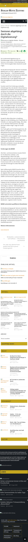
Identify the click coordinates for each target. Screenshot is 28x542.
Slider (6, 53)
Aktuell (7, 25)
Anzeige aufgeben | (17, 2)
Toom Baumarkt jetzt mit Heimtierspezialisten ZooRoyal (6, 324)
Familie (2, 53)
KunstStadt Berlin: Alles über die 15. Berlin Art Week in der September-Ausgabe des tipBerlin (7, 303)
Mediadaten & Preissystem (7, 536)
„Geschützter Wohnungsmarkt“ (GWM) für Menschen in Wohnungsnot (13, 271)
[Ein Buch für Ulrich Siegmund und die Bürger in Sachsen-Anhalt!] (20, 297)
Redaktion (4, 51)
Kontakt (6, 526)
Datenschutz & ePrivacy (8, 531)
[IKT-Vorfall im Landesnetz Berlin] (5, 381)
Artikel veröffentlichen (22, 0)
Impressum (17, 526)
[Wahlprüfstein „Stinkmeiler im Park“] (5, 406)
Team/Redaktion (4, 307)
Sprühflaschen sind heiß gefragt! (17, 431)
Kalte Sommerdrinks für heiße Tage (12, 492)
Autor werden (24, 2)
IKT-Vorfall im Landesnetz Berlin (17, 380)
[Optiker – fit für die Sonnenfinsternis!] (5, 414)
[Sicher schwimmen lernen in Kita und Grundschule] (14, 478)
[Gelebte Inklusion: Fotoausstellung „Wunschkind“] (14, 499)
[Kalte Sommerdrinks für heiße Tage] (14, 490)
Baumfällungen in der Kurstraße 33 (9, 283)
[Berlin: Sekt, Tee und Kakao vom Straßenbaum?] (5, 422)
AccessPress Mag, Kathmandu (8, 521)
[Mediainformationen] (14, 466)
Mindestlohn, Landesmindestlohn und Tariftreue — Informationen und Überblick (16, 238)
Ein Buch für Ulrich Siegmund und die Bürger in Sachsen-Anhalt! (20, 301)
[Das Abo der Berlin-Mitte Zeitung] (14, 513)
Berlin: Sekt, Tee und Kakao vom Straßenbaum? (17, 423)
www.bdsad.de (5, 230)
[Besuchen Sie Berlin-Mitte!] (7, 17)
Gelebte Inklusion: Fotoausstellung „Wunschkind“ (12, 503)
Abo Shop (16, 536)
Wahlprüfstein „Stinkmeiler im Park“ (17, 406)
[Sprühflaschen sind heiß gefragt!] (5, 430)
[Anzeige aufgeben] (21, 2)
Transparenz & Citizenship (17, 531)
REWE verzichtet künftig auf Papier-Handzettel (11, 277)
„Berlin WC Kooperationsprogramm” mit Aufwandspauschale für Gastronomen (20, 314)
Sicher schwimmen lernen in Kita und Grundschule (13, 482)
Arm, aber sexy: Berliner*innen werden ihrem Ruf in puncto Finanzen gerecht (11, 246)
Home (2, 25)
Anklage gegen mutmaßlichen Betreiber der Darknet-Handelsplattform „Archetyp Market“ (18, 392)
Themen (10, 53)
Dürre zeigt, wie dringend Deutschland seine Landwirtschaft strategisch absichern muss (20, 324)
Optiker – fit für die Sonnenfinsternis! (15, 414)
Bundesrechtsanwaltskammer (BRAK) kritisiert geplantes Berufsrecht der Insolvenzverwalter (7, 314)
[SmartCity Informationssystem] (15, 6)
